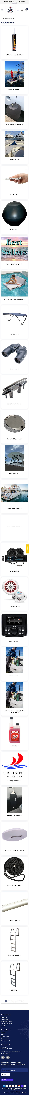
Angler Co (13, 194)
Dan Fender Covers (13, 815)
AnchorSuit (13, 159)
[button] (2, 10)
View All (3, 1026)
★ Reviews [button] (27, 549)
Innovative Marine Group (13, 1088)
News (2, 1034)
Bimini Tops (13, 334)
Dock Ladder (14, 990)
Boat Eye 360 (13, 474)
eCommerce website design (11, 1093)
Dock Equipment (13, 955)
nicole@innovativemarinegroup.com (11, 1051)
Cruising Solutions (14, 781)
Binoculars (13, 369)
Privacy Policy (5, 1036)
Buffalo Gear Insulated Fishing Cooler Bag (15, 711)
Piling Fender (5, 1019)
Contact (3, 1032)
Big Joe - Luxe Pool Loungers (13, 299)
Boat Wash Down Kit (13, 527)
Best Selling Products (13, 264)
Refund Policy (5, 1039)
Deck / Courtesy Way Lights (13, 850)
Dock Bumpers (13, 920)
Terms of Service (6, 1041)
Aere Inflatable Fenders (13, 124)
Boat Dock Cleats (13, 404)
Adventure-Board (13, 89)
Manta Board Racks (6, 1023)
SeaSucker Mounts (6, 1021)
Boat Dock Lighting (13, 439)
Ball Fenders (13, 229)
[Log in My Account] (22, 10)
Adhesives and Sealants (13, 55)
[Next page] (22, 1001)
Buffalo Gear (13, 676)
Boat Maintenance (14, 509)
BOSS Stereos (13, 641)
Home (3, 18)
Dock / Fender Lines (13, 885)
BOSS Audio (13, 571)
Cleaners (13, 746)
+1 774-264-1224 (5, 1053)
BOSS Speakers (13, 606)
